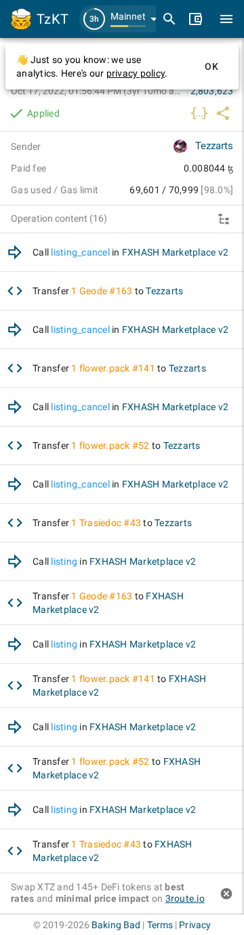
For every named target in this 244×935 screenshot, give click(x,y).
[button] (122, 19)
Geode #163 (106, 290)
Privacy (195, 924)
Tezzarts (214, 146)
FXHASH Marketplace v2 (175, 252)
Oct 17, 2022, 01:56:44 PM (97, 91)
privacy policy (135, 73)
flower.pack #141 (117, 368)
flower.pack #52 (114, 445)
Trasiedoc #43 (110, 522)
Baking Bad (116, 924)
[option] (122, 252)
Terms (160, 924)
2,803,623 (211, 91)
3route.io (185, 898)
